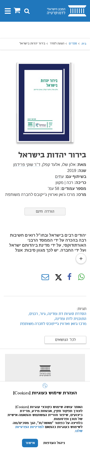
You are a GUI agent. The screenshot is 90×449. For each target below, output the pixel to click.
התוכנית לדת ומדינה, (70, 318)
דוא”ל (45, 277)
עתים (59, 176)
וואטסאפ (81, 277)
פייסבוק (69, 277)
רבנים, (33, 313)
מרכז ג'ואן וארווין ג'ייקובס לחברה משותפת (53, 323)
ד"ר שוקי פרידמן (26, 164)
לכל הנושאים (65, 339)
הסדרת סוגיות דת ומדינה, (66, 313)
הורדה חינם (45, 211)
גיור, (42, 313)
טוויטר (57, 277)
